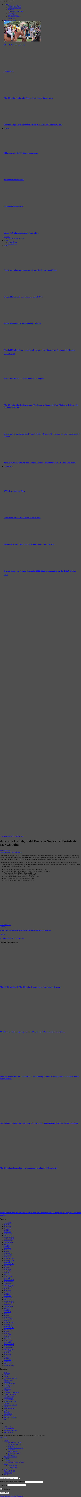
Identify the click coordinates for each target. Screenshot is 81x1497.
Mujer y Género (13, 15)
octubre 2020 (8, 1347)
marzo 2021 (7, 1338)
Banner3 (6, 1376)
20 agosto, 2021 (5, 850)
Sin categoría (8, 1414)
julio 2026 (7, 1225)
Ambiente (7, 1373)
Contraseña (3, 1485)
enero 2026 (7, 1235)
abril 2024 (7, 1273)
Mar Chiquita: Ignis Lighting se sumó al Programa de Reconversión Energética (32, 1032)
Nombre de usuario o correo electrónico (12, 1481)
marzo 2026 (7, 1232)
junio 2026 (7, 1226)
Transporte (11, 18)
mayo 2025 (7, 1249)
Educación (7, 1389)
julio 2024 (7, 1267)
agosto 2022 (8, 1308)
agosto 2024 (8, 1265)
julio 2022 (7, 1310)
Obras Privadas (12, 244)
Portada (20, 836)
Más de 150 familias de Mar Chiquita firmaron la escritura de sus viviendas (30, 987)
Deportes (7, 128)
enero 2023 (7, 1299)
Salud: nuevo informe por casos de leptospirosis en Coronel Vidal (30, 270)
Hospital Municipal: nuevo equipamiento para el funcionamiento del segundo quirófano (39, 350)
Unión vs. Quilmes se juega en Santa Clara (21, 233)
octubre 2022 (8, 1305)
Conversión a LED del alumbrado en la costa (22, 518)
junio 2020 (7, 1354)
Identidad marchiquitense (14, 45)
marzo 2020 (7, 1360)
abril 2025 (7, 1251)
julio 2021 (7, 1331)
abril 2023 (7, 1294)
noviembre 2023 (9, 1281)
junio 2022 (7, 1312)
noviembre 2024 (9, 1260)
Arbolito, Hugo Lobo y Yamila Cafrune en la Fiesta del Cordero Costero (33, 125)
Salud (6, 246)
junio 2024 (7, 1269)
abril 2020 (7, 1358)
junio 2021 (7, 1333)
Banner (6, 1374)
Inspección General (14, 16)
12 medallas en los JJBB (14, 180)
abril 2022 (7, 1315)
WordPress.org (8, 1432)
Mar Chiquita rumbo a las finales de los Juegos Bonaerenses (28, 98)
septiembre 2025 (9, 1242)
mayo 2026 (7, 1228)
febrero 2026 (8, 1233)
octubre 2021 (8, 1326)
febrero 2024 (8, 1276)
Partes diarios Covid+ (10, 1401)
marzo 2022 (7, 1317)
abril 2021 (7, 1337)
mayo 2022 (7, 1313)
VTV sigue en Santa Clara (14, 491)
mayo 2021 (7, 1335)
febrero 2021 (8, 1340)
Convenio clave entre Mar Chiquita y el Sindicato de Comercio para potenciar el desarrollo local (39, 1123)
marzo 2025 (7, 1253)
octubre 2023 (8, 1283)
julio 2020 (7, 1353)
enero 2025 (7, 1257)
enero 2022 (7, 1321)
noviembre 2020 (9, 1345)
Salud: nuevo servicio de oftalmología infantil (22, 323)
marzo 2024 (7, 1274)
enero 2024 (7, 1278)
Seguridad (11, 9)
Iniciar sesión (8, 1427)
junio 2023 (7, 1290)
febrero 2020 (8, 1361)
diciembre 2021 (9, 1322)
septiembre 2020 (9, 1349)
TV (5, 1419)
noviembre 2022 (9, 1303)
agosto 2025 (8, 1244)
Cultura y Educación (14, 8)
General (6, 4)
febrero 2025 (8, 1255)
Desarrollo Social (9, 354)
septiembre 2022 (9, 1306)
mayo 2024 (7, 1271)
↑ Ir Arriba (3, 1437)
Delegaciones (8, 466)
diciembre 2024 (9, 1258)
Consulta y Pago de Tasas (16, 238)
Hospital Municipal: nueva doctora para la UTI (23, 297)
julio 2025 (7, 1246)
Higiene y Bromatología (15, 11)
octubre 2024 (8, 1262)
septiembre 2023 (9, 1285)
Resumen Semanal (10, 1408)
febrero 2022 (8, 1319)
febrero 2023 (8, 1297)
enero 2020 (7, 1363)
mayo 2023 (7, 1292)
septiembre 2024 (9, 1264)
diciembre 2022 (9, 1301)
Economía (7, 237)
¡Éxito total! (9, 71)
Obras (6, 240)
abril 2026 (7, 1230)
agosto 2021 (8, 1329)
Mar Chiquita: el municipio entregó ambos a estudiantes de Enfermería (29, 1168)
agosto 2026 (8, 1223)
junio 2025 (7, 1248)
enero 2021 (7, 1342)
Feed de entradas (9, 1429)
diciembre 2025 (9, 1237)
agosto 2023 (8, 1287)
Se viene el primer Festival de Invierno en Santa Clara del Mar (29, 544)
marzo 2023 (7, 1296)
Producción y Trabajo (14, 6)
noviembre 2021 (9, 1324)
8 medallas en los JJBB (13, 206)
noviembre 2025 (9, 1239)
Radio (6, 575)
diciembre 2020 (9, 1344)
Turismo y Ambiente (10, 20)
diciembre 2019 (9, 1365)
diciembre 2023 (9, 1280)
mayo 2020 (7, 1356)
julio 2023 (7, 1289)
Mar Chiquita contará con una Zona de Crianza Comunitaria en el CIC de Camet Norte (39, 463)
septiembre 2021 (9, 1328)
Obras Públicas (12, 242)
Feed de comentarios (10, 1430)
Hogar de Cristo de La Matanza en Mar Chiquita (24, 378)
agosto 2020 (8, 1351)
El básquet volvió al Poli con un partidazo (21, 153)
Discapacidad (12, 13)
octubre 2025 (8, 1241)
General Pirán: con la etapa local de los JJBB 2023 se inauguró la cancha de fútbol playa (40, 571)
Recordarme (6, 1489)
